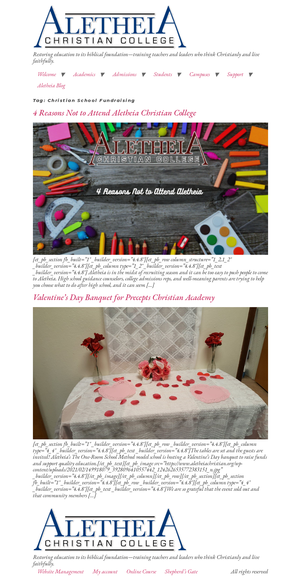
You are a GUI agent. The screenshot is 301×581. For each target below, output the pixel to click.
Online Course (141, 571)
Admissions (124, 74)
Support (235, 74)
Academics (84, 74)
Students (163, 74)
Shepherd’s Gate (181, 571)
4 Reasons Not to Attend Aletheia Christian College (114, 112)
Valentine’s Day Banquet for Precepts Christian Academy (124, 297)
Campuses (199, 74)
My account (105, 571)
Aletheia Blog (51, 85)
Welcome (46, 74)
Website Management (60, 571)
